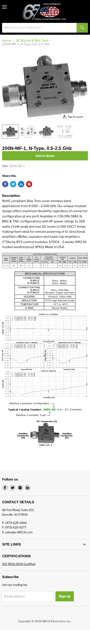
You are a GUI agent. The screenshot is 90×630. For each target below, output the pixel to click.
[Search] (82, 28)
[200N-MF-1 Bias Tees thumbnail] (10, 131)
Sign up (65, 596)
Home (6, 40)
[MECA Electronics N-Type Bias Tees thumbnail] (46, 131)
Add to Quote (45, 155)
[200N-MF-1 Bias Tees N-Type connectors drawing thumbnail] (28, 131)
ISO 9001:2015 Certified (18, 564)
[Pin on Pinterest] (29, 184)
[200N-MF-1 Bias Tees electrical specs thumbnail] (65, 131)
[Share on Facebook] (5, 184)
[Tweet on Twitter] (13, 184)
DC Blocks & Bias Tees (32, 40)
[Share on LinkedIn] (21, 184)
